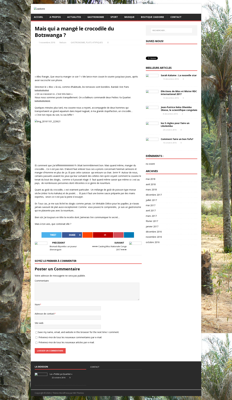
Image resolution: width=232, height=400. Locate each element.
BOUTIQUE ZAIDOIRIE (152, 16)
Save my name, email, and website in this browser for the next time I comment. (78, 332)
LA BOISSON (41, 366)
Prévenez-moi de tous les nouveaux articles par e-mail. (66, 342)
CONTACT (175, 16)
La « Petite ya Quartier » (61, 374)
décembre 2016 (154, 231)
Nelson (62, 42)
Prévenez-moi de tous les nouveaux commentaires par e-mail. (70, 337)
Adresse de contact (44, 313)
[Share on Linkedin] (129, 235)
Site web (39, 322)
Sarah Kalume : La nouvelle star (179, 75)
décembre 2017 (154, 194)
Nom (37, 304)
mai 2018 (150, 178)
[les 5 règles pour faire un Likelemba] (152, 129)
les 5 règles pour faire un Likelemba (175, 124)
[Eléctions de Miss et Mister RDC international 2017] (152, 97)
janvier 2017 (152, 226)
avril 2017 (151, 210)
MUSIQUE (129, 16)
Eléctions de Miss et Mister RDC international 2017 (179, 93)
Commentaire (42, 280)
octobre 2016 (153, 242)
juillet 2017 (151, 200)
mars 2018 (151, 189)
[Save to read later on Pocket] (118, 235)
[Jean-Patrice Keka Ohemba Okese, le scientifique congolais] (152, 113)
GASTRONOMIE (95, 16)
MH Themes (78, 393)
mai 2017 (150, 205)
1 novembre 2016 (47, 42)
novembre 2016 (154, 236)
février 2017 (152, 221)
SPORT (114, 16)
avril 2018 (151, 184)
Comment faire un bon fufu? (177, 139)
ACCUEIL (38, 16)
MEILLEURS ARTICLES (159, 68)
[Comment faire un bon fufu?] (152, 145)
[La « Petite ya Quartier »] (41, 380)
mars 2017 (151, 215)
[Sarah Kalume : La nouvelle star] (152, 81)
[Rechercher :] (171, 30)
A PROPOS (55, 16)
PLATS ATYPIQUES (94, 42)
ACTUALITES (74, 16)
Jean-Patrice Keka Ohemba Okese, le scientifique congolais (179, 109)
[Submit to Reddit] (88, 235)
